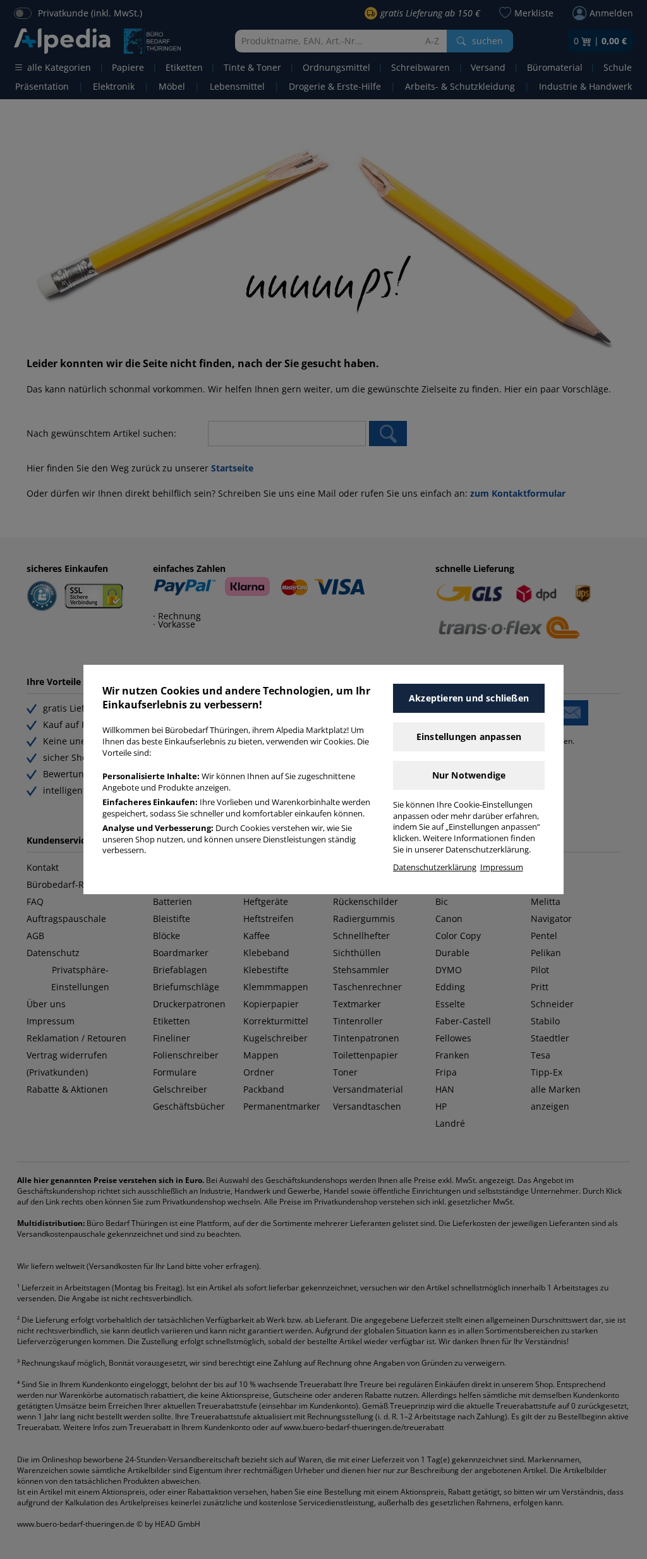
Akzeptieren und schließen (469, 698)
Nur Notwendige (469, 775)
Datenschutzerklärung (434, 867)
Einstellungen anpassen (468, 737)
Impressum (501, 867)
